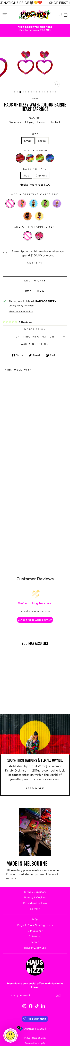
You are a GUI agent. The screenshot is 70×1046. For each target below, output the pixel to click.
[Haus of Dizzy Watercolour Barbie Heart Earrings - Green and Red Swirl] (8, 534)
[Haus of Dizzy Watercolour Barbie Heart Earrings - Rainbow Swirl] (17, 525)
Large (42, 140)
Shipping (29, 122)
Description (35, 329)
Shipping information (35, 336)
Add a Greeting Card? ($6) (35, 194)
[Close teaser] (18, 1027)
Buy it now (35, 290)
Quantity (35, 263)
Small (27, 140)
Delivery (35, 908)
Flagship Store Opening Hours (35, 925)
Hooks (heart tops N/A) (35, 184)
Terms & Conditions (35, 891)
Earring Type (35, 168)
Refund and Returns (35, 903)
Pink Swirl (20, 158)
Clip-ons (41, 175)
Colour (35, 150)
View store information (21, 311)
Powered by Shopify (35, 1043)
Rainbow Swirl (30, 158)
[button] (10, 1035)
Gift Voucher (35, 930)
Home (34, 98)
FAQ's (34, 919)
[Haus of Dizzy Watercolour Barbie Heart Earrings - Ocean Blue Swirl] (17, 534)
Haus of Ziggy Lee (35, 947)
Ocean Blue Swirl (50, 158)
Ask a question (35, 344)
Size (35, 134)
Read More (35, 788)
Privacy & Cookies (35, 897)
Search (35, 942)
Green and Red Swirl (40, 158)
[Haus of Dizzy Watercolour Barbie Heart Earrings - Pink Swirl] (8, 525)
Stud (26, 175)
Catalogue (35, 936)
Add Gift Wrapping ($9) (35, 226)
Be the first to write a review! (35, 619)
